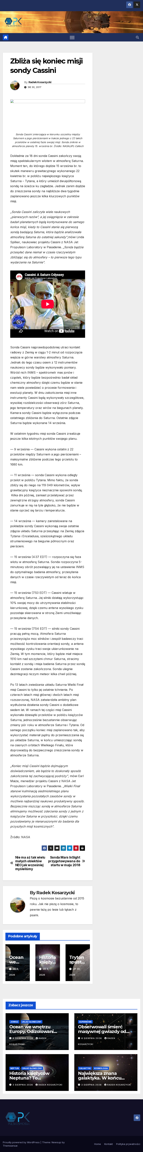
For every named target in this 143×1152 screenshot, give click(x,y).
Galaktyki (85, 1068)
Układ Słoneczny (31, 1022)
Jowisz (14, 1022)
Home (97, 1143)
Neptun (14, 1068)
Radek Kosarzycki (39, 82)
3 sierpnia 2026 (23, 1084)
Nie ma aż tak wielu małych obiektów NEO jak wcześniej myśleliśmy (30, 863)
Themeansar (10, 1145)
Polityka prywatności (128, 1143)
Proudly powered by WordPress (21, 1142)
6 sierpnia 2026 (23, 1038)
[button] (137, 37)
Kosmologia (101, 1068)
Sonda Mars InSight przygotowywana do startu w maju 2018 (64, 861)
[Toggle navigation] (72, 37)
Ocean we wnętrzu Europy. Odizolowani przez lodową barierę (32, 1031)
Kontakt (108, 1143)
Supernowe (85, 1022)
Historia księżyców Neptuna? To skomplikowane (29, 1078)
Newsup (56, 1142)
